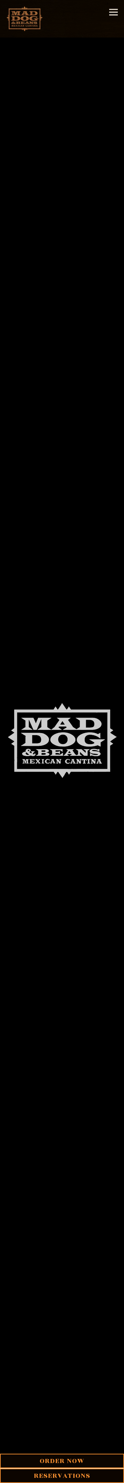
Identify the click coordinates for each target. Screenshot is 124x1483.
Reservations (62, 1475)
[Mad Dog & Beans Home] (25, 19)
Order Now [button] (62, 1460)
